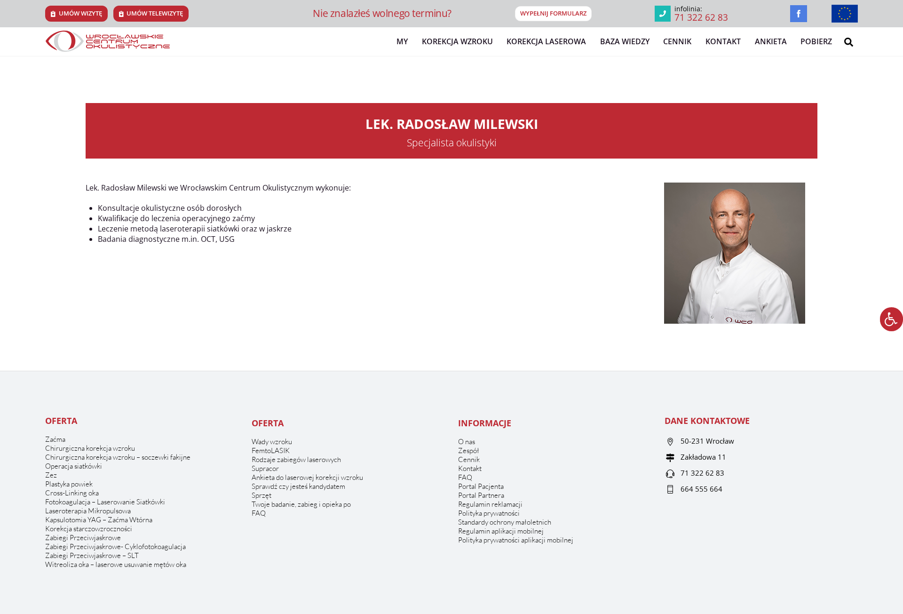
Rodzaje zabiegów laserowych (296, 459)
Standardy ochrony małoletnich (504, 522)
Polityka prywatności (489, 513)
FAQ (259, 513)
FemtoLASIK (271, 450)
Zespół (468, 450)
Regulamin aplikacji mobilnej (501, 530)
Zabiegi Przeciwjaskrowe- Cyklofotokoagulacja (115, 546)
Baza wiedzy (625, 41)
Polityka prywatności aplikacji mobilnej (515, 539)
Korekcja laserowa (546, 41)
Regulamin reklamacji (490, 504)
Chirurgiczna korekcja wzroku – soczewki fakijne (117, 457)
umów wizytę (80, 13)
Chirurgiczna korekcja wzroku (90, 448)
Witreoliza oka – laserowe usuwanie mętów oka (115, 564)
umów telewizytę (155, 13)
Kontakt (723, 41)
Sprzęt (261, 495)
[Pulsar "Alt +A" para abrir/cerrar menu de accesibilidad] (891, 319)
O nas (466, 441)
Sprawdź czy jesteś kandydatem (298, 486)
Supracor (265, 468)
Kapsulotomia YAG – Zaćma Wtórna (98, 519)
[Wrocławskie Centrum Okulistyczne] (107, 47)
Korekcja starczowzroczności (88, 528)
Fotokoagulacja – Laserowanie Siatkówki (105, 501)
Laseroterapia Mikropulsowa (88, 510)
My (402, 41)
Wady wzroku (272, 441)
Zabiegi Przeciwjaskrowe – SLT (92, 555)
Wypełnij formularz (553, 13)
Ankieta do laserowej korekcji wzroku (307, 477)
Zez (51, 474)
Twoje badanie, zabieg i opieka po (301, 504)
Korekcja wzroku (457, 41)
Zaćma (55, 439)
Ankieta (771, 41)
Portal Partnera (481, 495)
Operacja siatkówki (73, 466)
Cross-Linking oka (72, 492)
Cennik (677, 41)
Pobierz (816, 41)
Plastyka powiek (69, 483)
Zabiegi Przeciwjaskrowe (83, 537)
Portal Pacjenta (481, 486)
